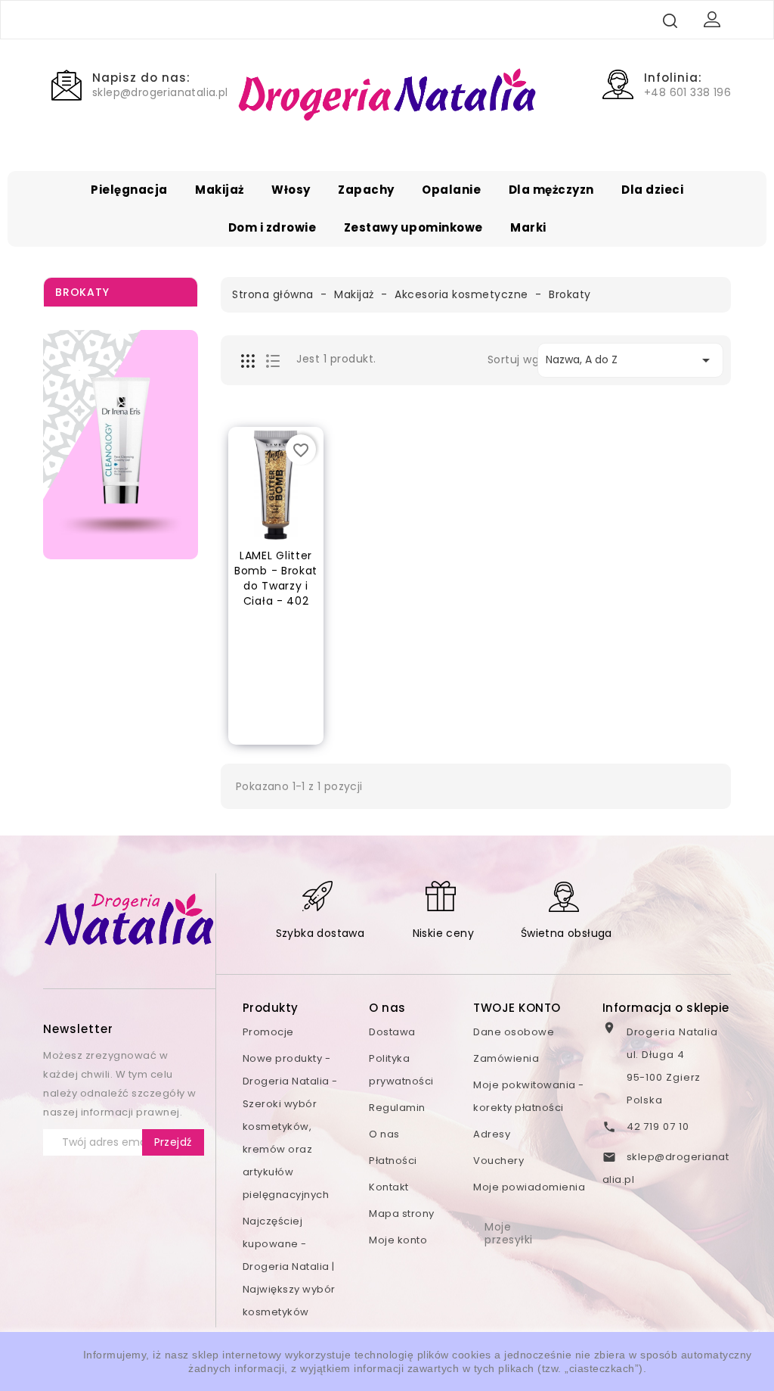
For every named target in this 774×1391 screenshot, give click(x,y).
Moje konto (398, 1240)
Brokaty (82, 292)
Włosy (291, 190)
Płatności (393, 1160)
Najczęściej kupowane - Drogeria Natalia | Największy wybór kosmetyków (289, 1266)
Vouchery (498, 1160)
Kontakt (389, 1187)
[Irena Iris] (120, 444)
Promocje (268, 1032)
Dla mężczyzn (551, 190)
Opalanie (451, 190)
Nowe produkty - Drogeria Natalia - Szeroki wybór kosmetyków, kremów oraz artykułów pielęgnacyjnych (290, 1126)
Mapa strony (402, 1213)
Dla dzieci (652, 190)
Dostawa (392, 1032)
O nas (384, 1134)
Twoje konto (517, 1008)
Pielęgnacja (129, 190)
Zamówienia (506, 1058)
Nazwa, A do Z (630, 360)
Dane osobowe (513, 1032)
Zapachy (366, 190)
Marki (528, 227)
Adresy (491, 1134)
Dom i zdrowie (272, 227)
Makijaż (219, 190)
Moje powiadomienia (529, 1187)
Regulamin (397, 1107)
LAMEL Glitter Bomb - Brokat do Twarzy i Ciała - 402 (275, 578)
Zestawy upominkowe (413, 227)
